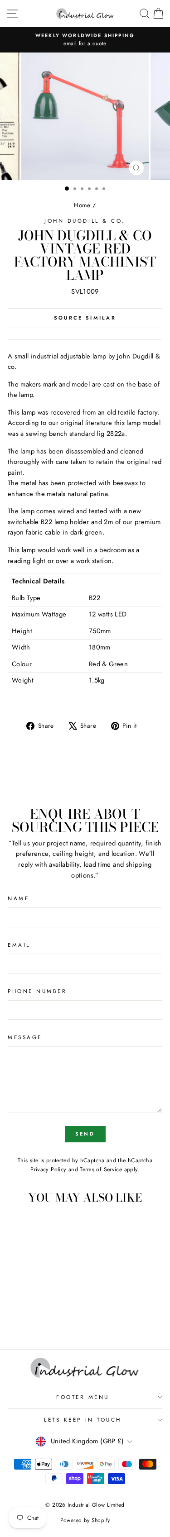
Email (19, 945)
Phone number (37, 991)
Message (25, 1037)
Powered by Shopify (85, 1520)
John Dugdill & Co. (85, 220)
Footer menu (82, 1397)
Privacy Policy (48, 1169)
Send (85, 1133)
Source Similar (85, 317)
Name (18, 898)
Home (82, 205)
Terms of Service (101, 1169)
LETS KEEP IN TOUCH (82, 1419)
